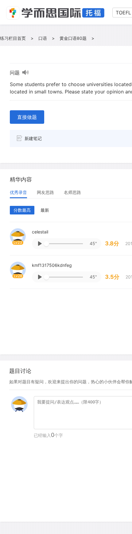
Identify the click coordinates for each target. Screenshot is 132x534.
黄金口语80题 (73, 38)
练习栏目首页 (13, 38)
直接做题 (27, 117)
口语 (42, 38)
